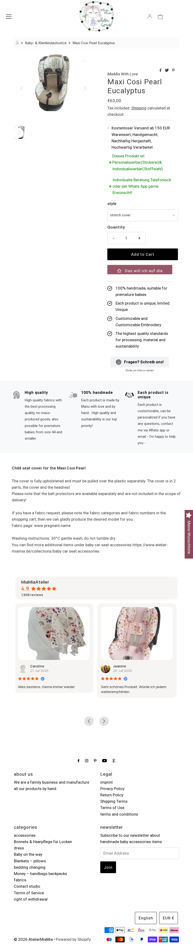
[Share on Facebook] (161, 70)
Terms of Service (29, 893)
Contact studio (27, 886)
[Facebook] (79, 760)
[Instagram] (86, 760)
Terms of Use (112, 807)
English (146, 918)
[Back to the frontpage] (18, 43)
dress (19, 848)
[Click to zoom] (84, 60)
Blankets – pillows (30, 861)
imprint (106, 782)
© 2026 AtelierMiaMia (33, 939)
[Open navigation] (8, 16)
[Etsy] (114, 760)
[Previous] (22, 88)
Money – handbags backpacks (40, 873)
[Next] (84, 88)
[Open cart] (160, 16)
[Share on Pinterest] (173, 70)
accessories (25, 835)
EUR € (168, 918)
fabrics (20, 880)
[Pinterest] (95, 760)
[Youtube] (104, 760)
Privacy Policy (112, 788)
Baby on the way (28, 854)
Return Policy (111, 795)
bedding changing (29, 867)
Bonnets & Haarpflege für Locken (43, 841)
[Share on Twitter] (167, 70)
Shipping (138, 108)
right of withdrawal (31, 899)
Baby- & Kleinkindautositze (46, 43)
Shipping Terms (114, 801)
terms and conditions (119, 814)
